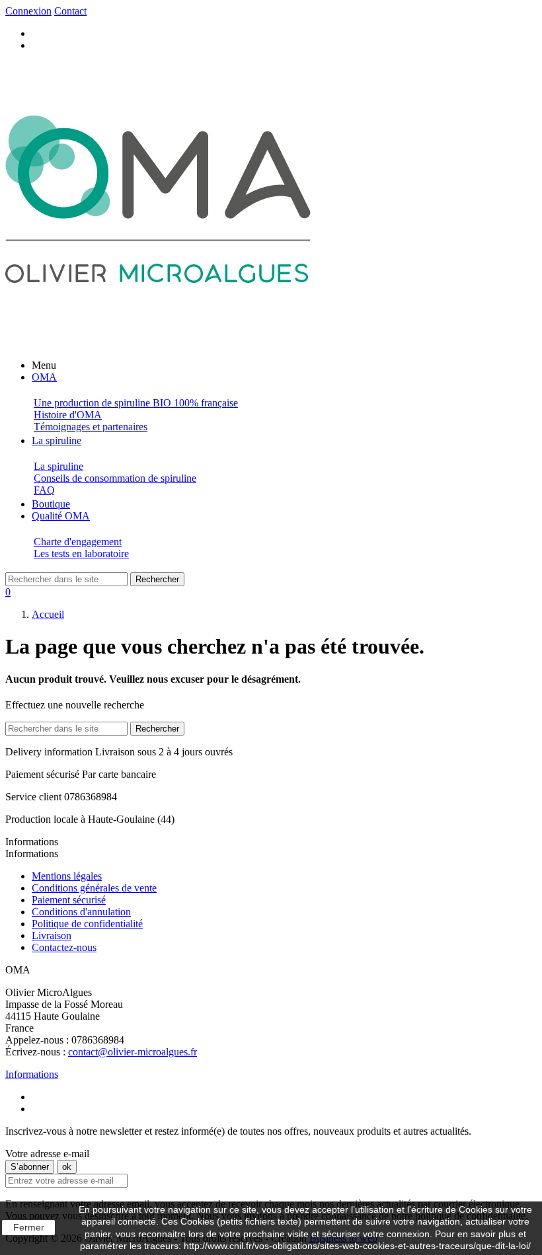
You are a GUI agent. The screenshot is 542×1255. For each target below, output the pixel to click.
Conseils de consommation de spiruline (115, 478)
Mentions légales (67, 876)
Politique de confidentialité (87, 923)
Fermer (28, 1227)
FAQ (44, 490)
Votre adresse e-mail (47, 1153)
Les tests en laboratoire (81, 553)
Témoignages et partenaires (90, 426)
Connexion (28, 11)
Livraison (51, 935)
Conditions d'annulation (81, 911)
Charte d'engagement (78, 541)
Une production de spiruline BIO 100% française (136, 402)
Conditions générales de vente (94, 888)
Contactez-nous (64, 947)
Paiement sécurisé (69, 899)
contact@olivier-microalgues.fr (132, 1051)
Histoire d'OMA (68, 414)
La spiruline (58, 466)
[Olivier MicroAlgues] (158, 342)
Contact (70, 11)
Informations (31, 1074)
